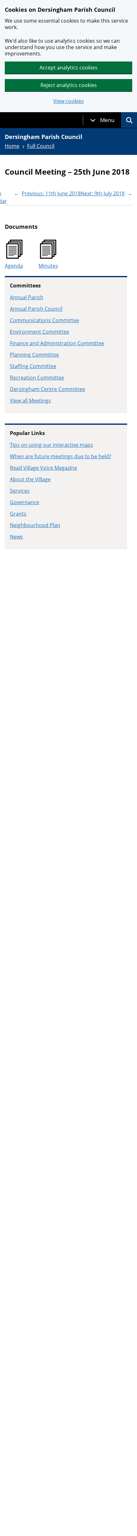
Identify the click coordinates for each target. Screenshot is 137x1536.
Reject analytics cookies (68, 85)
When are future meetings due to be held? (60, 456)
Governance (24, 502)
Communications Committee (44, 320)
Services (20, 490)
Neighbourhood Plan (35, 525)
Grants (18, 513)
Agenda (14, 265)
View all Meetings (30, 400)
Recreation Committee (37, 377)
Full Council (40, 145)
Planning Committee (34, 354)
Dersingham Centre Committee (47, 389)
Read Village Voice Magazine (43, 467)
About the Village (30, 479)
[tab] (102, 120)
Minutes (48, 265)
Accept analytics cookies (68, 67)
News (16, 536)
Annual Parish (26, 297)
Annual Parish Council (36, 308)
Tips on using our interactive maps (51, 444)
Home (12, 145)
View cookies (68, 101)
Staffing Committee (33, 366)
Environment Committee (39, 331)
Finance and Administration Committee (57, 343)
